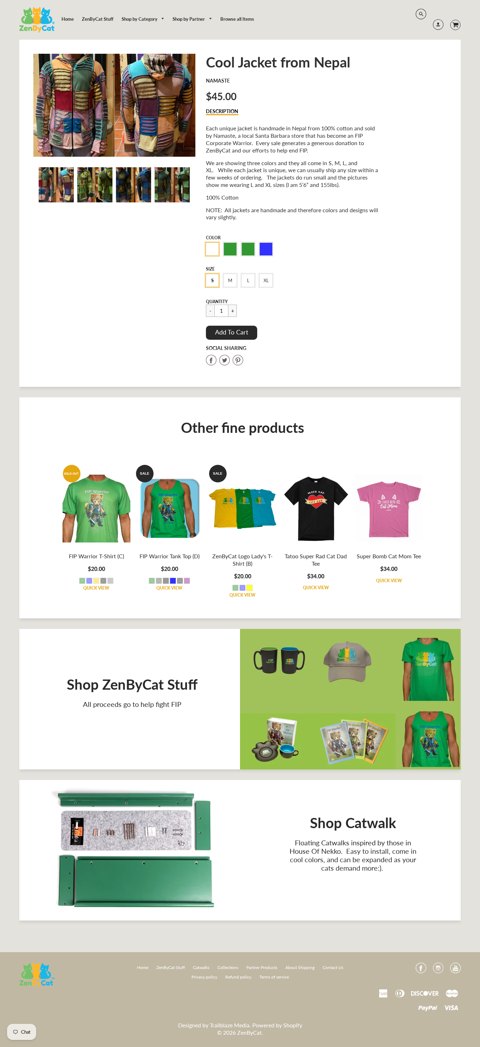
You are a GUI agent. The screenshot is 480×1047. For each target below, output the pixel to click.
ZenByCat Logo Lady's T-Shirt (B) (242, 560)
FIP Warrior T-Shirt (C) (96, 556)
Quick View (96, 588)
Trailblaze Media (229, 1025)
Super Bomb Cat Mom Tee (389, 556)
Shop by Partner (189, 19)
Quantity (217, 301)
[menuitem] (67, 19)
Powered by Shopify (277, 1025)
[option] (114, 105)
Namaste (218, 81)
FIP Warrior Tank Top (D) (170, 556)
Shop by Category (140, 19)
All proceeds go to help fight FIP (132, 704)
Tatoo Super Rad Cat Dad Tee (316, 560)
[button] (231, 333)
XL (266, 280)
